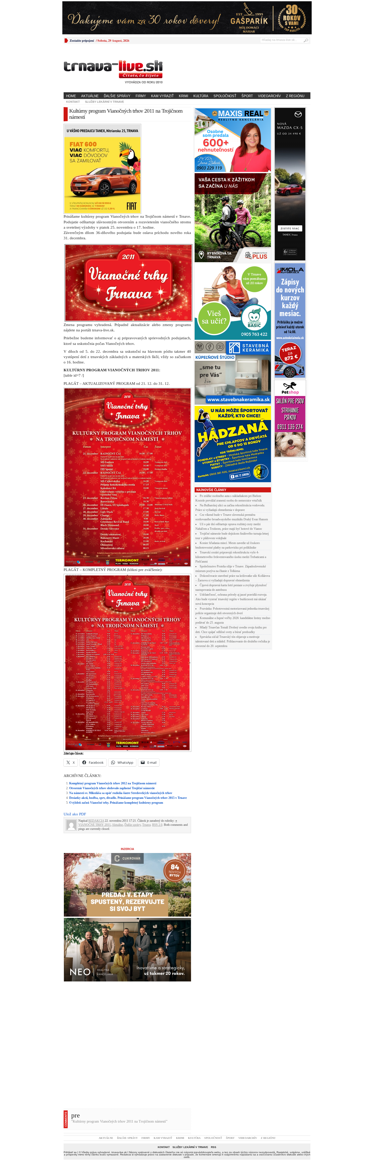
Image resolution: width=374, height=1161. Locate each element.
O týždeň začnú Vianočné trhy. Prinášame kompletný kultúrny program (116, 802)
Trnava (146, 825)
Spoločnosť (224, 96)
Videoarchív (269, 96)
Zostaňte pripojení (82, 40)
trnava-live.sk (119, 1152)
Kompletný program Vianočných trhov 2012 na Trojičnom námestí (112, 783)
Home (71, 96)
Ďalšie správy (117, 96)
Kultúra (200, 96)
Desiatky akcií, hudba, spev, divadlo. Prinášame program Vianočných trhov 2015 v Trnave (128, 798)
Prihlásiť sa (70, 1152)
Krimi (183, 96)
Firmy (141, 96)
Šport (247, 96)
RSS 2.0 (157, 825)
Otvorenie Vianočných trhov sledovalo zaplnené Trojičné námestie (112, 788)
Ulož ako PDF (75, 814)
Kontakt (73, 101)
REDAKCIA (96, 820)
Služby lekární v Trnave (104, 101)
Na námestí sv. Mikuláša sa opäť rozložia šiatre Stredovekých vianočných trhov (120, 793)
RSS (213, 1147)
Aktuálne (90, 96)
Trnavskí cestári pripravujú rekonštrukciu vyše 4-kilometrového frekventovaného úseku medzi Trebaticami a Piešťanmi (230, 557)
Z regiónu (295, 96)
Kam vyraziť (162, 96)
